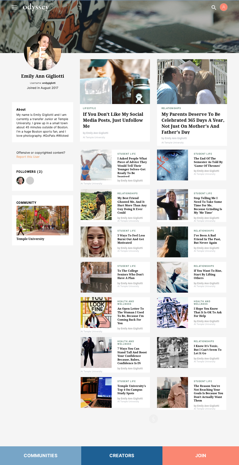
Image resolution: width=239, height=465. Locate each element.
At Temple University (94, 137)
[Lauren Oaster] (30, 181)
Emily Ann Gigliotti (97, 132)
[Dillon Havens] (20, 181)
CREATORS (121, 455)
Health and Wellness (125, 302)
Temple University (30, 239)
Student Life (126, 154)
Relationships (171, 108)
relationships (204, 341)
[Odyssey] (36, 7)
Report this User (28, 157)
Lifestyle (89, 108)
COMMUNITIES (41, 455)
